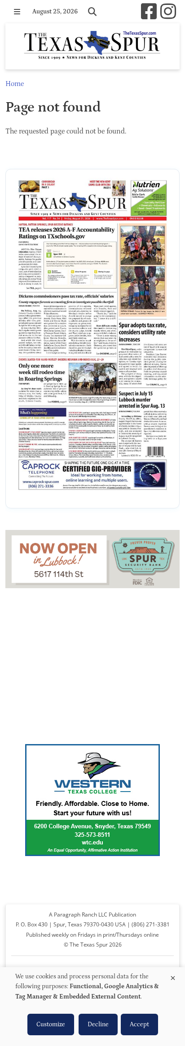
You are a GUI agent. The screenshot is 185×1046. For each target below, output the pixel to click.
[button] (17, 11)
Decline (98, 1024)
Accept (139, 1024)
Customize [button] (50, 1024)
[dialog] (92, 1006)
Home (14, 84)
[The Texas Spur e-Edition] (92, 338)
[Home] (92, 46)
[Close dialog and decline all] (173, 976)
